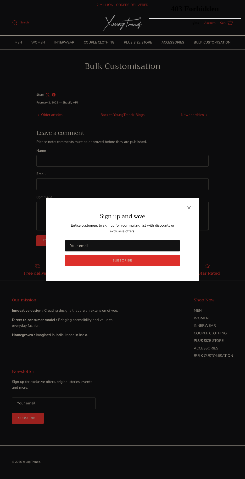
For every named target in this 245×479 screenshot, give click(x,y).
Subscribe (122, 260)
